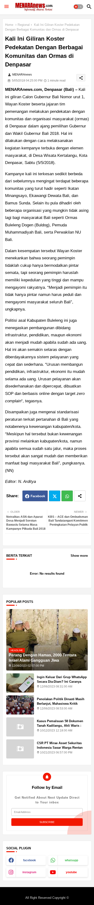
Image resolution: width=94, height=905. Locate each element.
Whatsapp (67, 496)
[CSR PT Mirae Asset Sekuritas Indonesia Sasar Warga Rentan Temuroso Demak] (20, 748)
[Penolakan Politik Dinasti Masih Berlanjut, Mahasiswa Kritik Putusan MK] (20, 704)
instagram (29, 872)
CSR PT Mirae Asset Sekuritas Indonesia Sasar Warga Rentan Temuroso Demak (60, 747)
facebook (29, 860)
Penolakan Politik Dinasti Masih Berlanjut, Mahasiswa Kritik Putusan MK (60, 703)
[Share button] (80, 496)
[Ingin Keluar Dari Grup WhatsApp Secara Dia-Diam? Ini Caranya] (20, 682)
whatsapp (71, 860)
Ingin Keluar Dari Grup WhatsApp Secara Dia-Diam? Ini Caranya (62, 679)
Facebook (38, 496)
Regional (24, 25)
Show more (79, 555)
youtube (71, 872)
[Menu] (6, 6)
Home (9, 25)
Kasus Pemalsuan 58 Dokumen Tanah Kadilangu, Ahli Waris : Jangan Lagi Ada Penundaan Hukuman (60, 727)
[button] (78, 6)
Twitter (54, 496)
